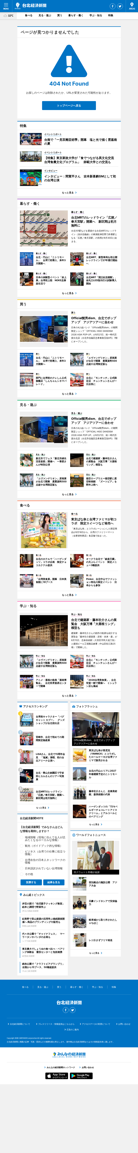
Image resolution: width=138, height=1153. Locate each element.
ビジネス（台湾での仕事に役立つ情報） (45, 853)
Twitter (120, 6)
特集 (110, 15)
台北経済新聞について (20, 1024)
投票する (31, 882)
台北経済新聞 (30, 6)
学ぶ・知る (96, 15)
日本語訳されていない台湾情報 (44, 868)
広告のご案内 (73, 1029)
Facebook (112, 6)
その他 (29, 874)
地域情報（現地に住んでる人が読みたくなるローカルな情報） (45, 838)
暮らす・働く (75, 15)
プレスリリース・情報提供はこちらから (56, 1024)
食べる (28, 15)
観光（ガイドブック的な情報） (44, 845)
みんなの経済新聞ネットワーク (69, 1054)
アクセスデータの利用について (96, 1024)
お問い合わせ (124, 1024)
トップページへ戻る (69, 105)
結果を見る (53, 882)
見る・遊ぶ (45, 15)
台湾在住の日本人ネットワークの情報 (45, 861)
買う (59, 15)
